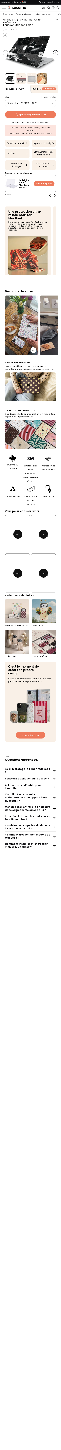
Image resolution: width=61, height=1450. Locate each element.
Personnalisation (24, 14)
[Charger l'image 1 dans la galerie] (10, 78)
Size (7, 97)
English (43, 7)
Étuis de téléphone (43, 14)
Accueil (6, 20)
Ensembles (8, 14)
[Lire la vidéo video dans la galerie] (42, 78)
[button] (48, 8)
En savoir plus (50, 97)
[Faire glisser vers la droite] (55, 52)
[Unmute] (33, 350)
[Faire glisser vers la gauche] (5, 52)
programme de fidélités (41, 133)
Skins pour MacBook (21, 20)
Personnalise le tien (31, 735)
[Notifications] (9, 8)
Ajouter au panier (44, 183)
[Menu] (4, 7)
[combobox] (30, 103)
